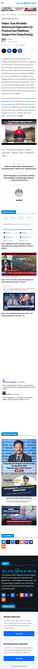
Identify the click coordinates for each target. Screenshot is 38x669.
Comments (17, 45)
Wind (4, 155)
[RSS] (4, 547)
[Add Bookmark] (34, 50)
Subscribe (19, 634)
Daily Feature (11, 149)
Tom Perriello (29, 152)
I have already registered (19, 666)
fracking (28, 149)
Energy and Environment (10, 18)
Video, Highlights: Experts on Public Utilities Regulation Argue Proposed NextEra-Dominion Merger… (17, 246)
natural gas (6, 152)
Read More (11, 589)
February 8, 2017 (12, 41)
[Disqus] (19, 349)
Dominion (20, 149)
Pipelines (14, 152)
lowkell (9, 39)
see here (29, 104)
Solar (21, 152)
